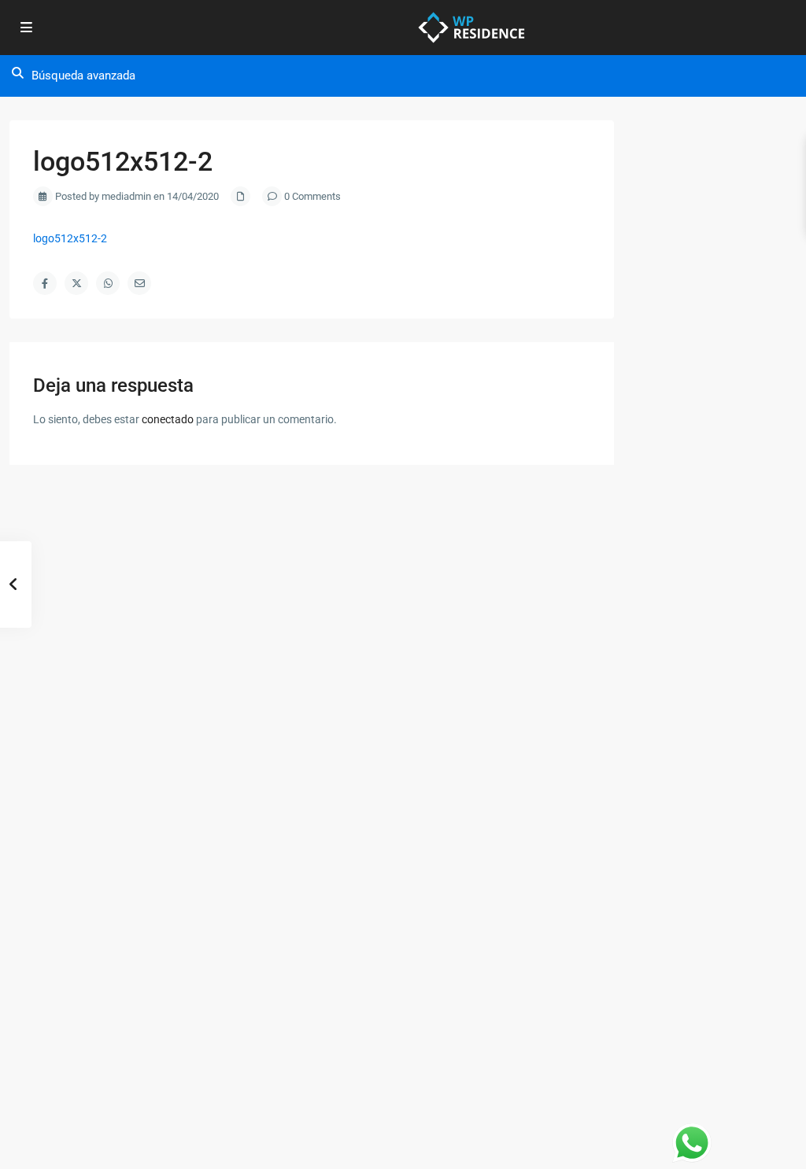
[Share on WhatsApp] (108, 283)
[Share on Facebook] (45, 283)
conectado (168, 419)
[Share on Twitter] (76, 283)
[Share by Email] (139, 283)
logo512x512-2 (70, 238)
